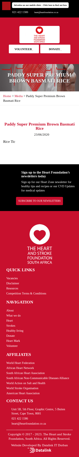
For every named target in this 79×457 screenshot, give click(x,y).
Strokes (10, 325)
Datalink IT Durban (55, 445)
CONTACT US (19, 400)
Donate (55, 49)
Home (7, 96)
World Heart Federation (20, 363)
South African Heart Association (25, 373)
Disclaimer (12, 283)
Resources (12, 288)
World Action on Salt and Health (25, 383)
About (10, 310)
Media (19, 96)
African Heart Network (20, 368)
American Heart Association (23, 393)
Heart (9, 320)
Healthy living (14, 330)
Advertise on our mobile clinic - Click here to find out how (40, 5)
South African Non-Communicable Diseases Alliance (37, 378)
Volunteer (23, 49)
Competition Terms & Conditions (26, 293)
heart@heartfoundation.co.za (46, 12)
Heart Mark (13, 340)
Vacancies (12, 278)
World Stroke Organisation (22, 388)
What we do (13, 315)
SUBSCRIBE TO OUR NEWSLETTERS (39, 200)
